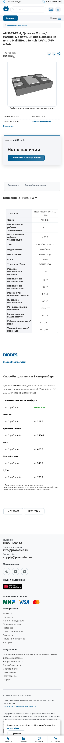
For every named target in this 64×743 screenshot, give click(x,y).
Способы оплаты (12, 665)
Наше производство (14, 639)
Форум (7, 680)
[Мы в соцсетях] (6, 571)
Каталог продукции (14, 621)
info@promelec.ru (15, 550)
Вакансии (8, 635)
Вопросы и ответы (13, 662)
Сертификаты (10, 669)
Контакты (8, 617)
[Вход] (51, 10)
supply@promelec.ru (17, 557)
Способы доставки (35, 185)
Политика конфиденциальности (19, 706)
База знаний (9, 672)
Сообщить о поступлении (26, 158)
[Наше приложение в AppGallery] (12, 587)
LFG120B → (34, 511)
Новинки (8, 628)
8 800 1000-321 (13, 543)
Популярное (10, 676)
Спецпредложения (13, 632)
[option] (32, 83)
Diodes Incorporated (41, 122)
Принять (16, 733)
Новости (7, 614)
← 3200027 (13, 511)
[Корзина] (58, 9)
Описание (8, 126)
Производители (12, 624)
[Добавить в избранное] (49, 54)
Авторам (8, 642)
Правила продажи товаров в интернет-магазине (30, 654)
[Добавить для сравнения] (54, 54)
